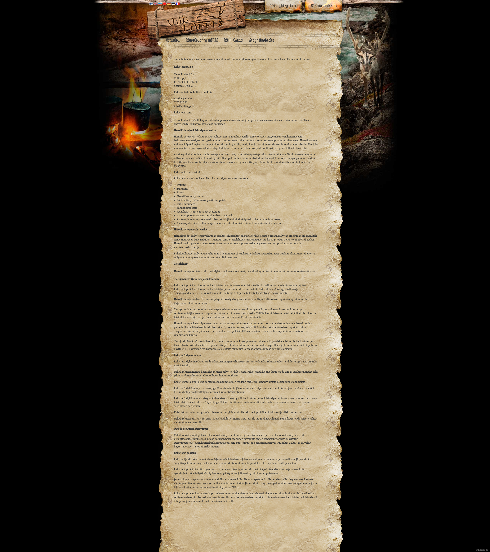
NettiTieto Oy (481, 550)
